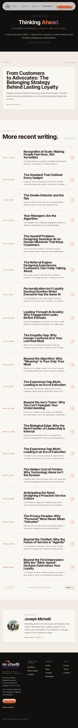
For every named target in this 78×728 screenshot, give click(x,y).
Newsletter (50, 676)
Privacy (66, 665)
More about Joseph (33, 637)
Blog (47, 669)
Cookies (66, 673)
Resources (47, 6)
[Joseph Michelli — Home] (8, 6)
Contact (31, 674)
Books (48, 665)
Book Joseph (33, 671)
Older (68, 587)
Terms (65, 669)
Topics (35, 6)
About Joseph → (8, 707)
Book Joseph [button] (64, 6)
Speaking (25, 6)
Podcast (49, 673)
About (15, 6)
